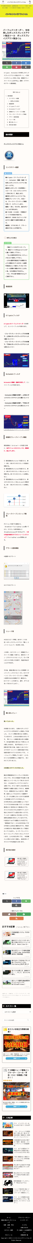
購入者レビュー (13, 122)
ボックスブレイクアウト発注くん (14, 144)
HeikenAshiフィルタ (14, 109)
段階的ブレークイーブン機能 (17, 111)
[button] (26, 67)
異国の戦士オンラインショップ (8, 1221)
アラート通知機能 (14, 117)
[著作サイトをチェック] (9, 914)
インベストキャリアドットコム (16, 2)
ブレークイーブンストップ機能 (17, 114)
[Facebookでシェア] (16, 63)
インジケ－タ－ (24, 1220)
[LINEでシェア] (7, 67)
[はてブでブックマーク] (26, 63)
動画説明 (11, 103)
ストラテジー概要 (14, 98)
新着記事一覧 (24, 1235)
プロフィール (8, 1235)
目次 (14, 92)
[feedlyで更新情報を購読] (24, 914)
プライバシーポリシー (24, 1217)
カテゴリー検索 (8, 1230)
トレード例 (12, 119)
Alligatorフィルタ (14, 106)
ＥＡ (5, 893)
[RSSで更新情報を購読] (16, 918)
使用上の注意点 (14, 101)
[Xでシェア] (7, 63)
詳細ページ (16, 1058)
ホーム (8, 1217)
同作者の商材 (12, 124)
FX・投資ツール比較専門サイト (24, 1231)
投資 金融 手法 (9, 1225)
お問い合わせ (24, 1227)
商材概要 (10, 96)
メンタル (24, 1225)
